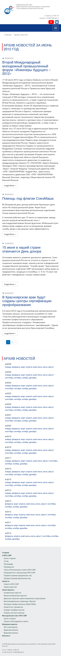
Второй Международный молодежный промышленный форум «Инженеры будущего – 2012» (26, 67)
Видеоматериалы (11, 630)
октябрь (17, 377)
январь (8, 366)
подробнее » (10, 185)
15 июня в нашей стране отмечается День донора (21, 249)
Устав (6, 561)
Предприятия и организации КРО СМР (19, 572)
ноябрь (25, 377)
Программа (8, 564)
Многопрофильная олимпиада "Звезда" (20, 601)
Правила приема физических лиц (17, 578)
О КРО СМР (6, 555)
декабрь (33, 377)
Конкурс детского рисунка (14, 612)
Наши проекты (8, 589)
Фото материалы (11, 627)
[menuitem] (19, 552)
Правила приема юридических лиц (18, 575)
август (51, 366)
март (23, 366)
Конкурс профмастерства (14, 610)
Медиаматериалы (9, 624)
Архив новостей (21, 34)
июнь (39, 366)
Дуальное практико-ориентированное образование (25, 598)
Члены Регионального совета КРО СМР (20, 569)
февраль (16, 366)
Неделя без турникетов (13, 607)
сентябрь (9, 377)
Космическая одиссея (12, 592)
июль (45, 366)
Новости (5, 581)
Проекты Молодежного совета (16, 621)
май (35, 366)
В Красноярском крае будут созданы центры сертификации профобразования (26, 300)
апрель (29, 366)
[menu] (19, 565)
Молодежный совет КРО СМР (14, 615)
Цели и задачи (10, 558)
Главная (7, 34)
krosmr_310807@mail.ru (15, 652)
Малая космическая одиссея (15, 595)
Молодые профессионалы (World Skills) (20, 604)
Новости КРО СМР (11, 584)
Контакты (6, 635)
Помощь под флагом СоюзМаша (27, 198)
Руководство (9, 567)
